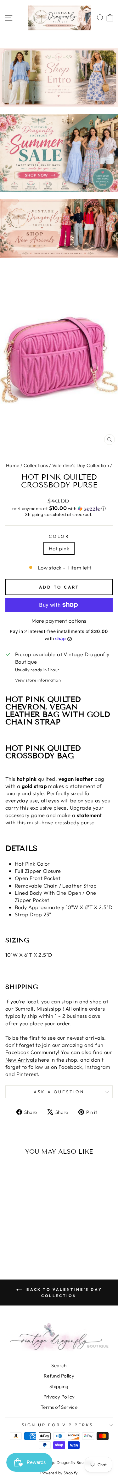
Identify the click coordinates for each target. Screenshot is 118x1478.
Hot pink (59, 548)
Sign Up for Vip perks (57, 1424)
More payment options (58, 620)
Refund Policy (59, 1376)
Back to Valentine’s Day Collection (63, 1292)
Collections (36, 465)
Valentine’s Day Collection (80, 465)
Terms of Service (59, 1407)
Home (13, 465)
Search (58, 1365)
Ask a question (59, 1091)
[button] (59, 508)
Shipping (34, 514)
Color (59, 536)
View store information (38, 679)
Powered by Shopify (58, 1472)
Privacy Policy (59, 1397)
